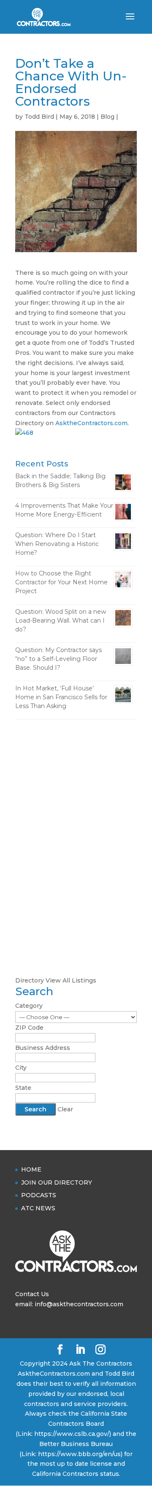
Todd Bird (39, 116)
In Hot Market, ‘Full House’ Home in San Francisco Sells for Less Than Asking (61, 697)
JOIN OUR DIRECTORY (56, 1182)
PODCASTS (38, 1195)
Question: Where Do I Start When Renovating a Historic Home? (57, 544)
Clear (65, 1109)
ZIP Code (29, 1027)
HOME (31, 1169)
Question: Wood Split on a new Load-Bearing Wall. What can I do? (60, 620)
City (21, 1067)
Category (29, 1005)
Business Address (42, 1048)
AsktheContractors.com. (92, 423)
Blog (107, 116)
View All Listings (71, 980)
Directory (29, 980)
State (23, 1088)
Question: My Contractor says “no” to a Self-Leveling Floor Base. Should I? (58, 658)
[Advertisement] (76, 808)
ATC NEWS (38, 1208)
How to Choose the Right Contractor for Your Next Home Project (61, 582)
